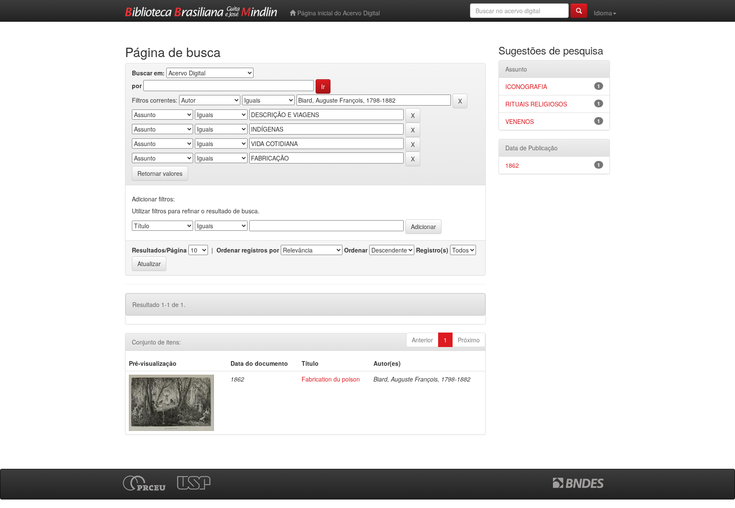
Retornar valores (159, 173)
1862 (512, 165)
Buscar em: (148, 73)
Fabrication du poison (331, 379)
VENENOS (519, 121)
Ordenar (356, 250)
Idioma (603, 13)
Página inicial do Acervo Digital (338, 13)
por (137, 85)
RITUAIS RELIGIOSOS (536, 104)
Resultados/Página (159, 250)
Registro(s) (432, 250)
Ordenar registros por (248, 250)
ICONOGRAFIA (526, 86)
